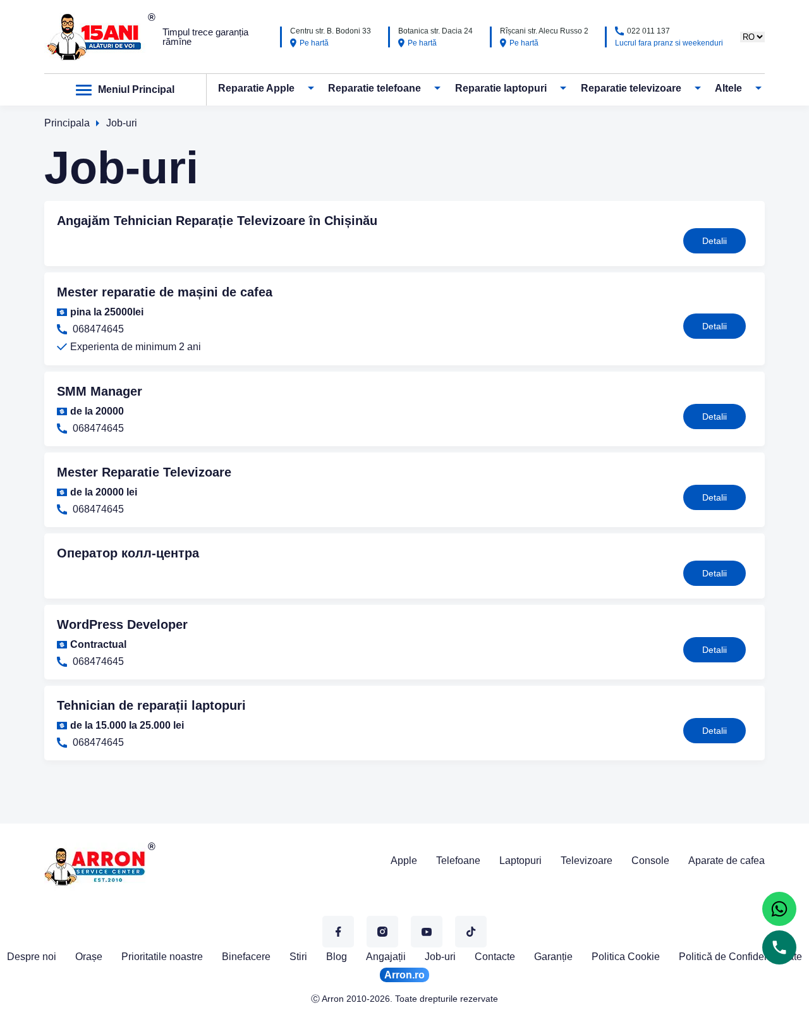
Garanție (553, 956)
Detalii (714, 241)
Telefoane (458, 860)
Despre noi (31, 956)
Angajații (386, 956)
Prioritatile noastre (162, 956)
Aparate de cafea (726, 860)
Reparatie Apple (256, 88)
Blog (336, 956)
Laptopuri (520, 860)
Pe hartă (314, 43)
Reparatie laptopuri (501, 88)
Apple (404, 860)
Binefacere (246, 956)
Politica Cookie (626, 956)
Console (650, 860)
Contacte (495, 956)
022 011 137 (648, 31)
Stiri (298, 956)
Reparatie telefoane (374, 88)
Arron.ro (404, 975)
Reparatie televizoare (631, 88)
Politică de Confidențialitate (740, 956)
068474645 (97, 329)
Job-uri (440, 956)
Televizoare (586, 860)
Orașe (88, 956)
